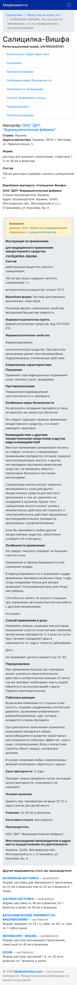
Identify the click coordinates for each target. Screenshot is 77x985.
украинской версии (42, 232)
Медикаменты (15, 5)
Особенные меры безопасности (28, 80)
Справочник (14, 15)
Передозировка (17, 106)
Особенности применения (24, 89)
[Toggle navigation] (69, 5)
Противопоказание (19, 71)
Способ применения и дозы (26, 98)
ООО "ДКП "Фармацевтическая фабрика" (29, 127)
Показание (14, 63)
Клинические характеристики (27, 54)
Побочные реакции (20, 115)
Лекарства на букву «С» (44, 15)
